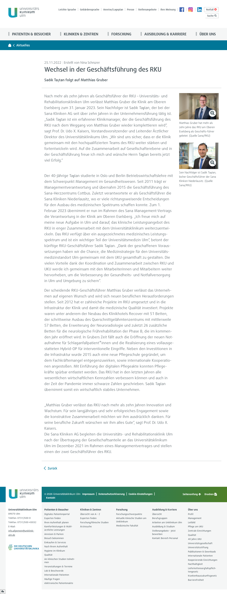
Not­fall (210, 9)
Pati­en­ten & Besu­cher (31, 34)
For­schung (120, 34)
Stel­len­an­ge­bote (147, 9)
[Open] (2, 591)
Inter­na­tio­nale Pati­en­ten (56, 574)
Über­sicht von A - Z (90, 514)
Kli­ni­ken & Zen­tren (80, 34)
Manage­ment (194, 518)
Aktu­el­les (23, 45)
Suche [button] (210, 15)
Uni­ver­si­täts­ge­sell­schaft (200, 543)
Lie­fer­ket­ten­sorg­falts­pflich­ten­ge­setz (202, 570)
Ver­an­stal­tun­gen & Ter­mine (58, 566)
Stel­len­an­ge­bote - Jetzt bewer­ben (164, 532)
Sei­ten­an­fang (190, 494)
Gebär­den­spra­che (89, 9)
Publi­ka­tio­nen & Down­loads (202, 551)
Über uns (207, 34)
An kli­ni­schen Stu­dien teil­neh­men (59, 561)
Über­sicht (157, 514)
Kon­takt (50, 497)
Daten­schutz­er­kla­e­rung (111, 493)
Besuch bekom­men (54, 538)
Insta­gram (191, 10)
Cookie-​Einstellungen (141, 493)
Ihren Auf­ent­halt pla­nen (56, 522)
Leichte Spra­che (67, 9)
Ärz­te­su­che (86, 526)
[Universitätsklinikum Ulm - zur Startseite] (9, 45)
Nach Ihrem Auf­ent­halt (56, 546)
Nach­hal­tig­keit (195, 564)
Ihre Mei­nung (168, 9)
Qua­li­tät (48, 554)
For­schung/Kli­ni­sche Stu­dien (94, 522)
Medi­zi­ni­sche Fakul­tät (127, 525)
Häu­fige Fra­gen (52, 579)
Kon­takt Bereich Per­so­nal (165, 538)
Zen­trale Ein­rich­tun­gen (199, 530)
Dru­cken (209, 494)
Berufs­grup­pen (159, 518)
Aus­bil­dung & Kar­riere (164, 34)
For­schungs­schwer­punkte (129, 514)
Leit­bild (191, 522)
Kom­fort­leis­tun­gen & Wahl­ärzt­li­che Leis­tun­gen (58, 528)
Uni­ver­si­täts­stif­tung (198, 547)
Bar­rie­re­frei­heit (196, 580)
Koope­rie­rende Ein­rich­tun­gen (202, 560)
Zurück (52, 468)
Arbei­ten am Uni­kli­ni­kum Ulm (167, 522)
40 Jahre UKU (194, 539)
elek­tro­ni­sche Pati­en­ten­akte (58, 583)
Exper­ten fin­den (52, 518)
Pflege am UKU (195, 526)
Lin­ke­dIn (199, 10)
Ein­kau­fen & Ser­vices (55, 542)
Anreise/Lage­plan (113, 9)
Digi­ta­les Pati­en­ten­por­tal (57, 514)
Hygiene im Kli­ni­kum (54, 550)
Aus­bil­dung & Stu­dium (163, 526)
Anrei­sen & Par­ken (53, 534)
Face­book (182, 10)
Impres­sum (88, 493)
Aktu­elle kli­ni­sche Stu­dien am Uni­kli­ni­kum (131, 520)
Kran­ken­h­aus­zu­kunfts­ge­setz (202, 575)
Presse (130, 9)
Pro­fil (190, 514)
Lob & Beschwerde (53, 570)
